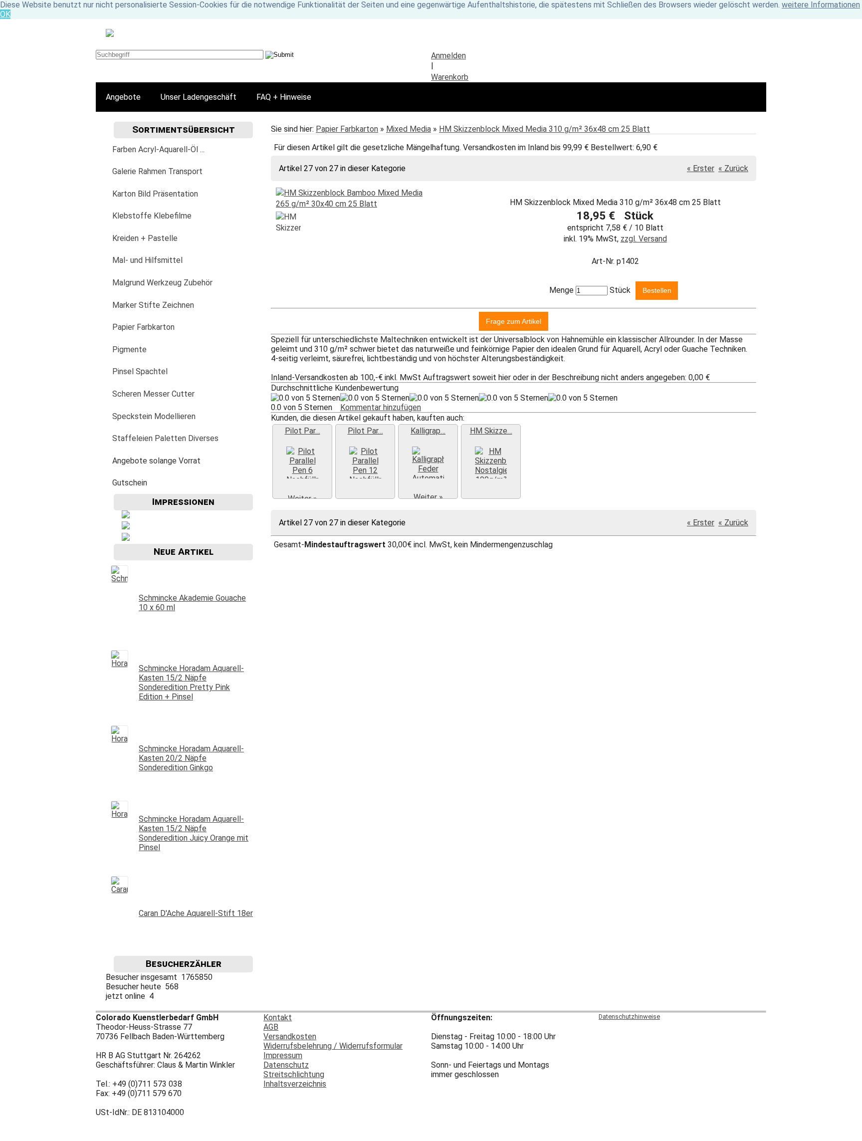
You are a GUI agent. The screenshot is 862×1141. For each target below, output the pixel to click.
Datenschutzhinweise (629, 1016)
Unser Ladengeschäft (198, 97)
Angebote (123, 97)
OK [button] (5, 14)
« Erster (700, 168)
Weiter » (428, 497)
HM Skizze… (491, 431)
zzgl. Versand (644, 238)
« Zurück (733, 168)
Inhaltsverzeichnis (294, 1084)
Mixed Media (408, 129)
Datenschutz (286, 1065)
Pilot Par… (302, 431)
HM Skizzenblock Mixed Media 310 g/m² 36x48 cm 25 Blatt (544, 129)
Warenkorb (449, 77)
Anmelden (448, 55)
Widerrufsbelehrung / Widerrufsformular (333, 1046)
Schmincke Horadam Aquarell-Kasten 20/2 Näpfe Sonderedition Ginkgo (191, 758)
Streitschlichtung (293, 1074)
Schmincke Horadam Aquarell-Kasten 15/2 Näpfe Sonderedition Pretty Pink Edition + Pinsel (191, 682)
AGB (270, 1027)
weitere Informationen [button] (821, 4)
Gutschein (129, 482)
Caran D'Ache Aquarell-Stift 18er (196, 913)
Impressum (282, 1055)
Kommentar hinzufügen (380, 407)
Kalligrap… (428, 431)
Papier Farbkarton (347, 129)
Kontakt (277, 1017)
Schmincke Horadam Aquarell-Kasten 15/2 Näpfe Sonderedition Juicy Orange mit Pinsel (193, 833)
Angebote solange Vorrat (156, 460)
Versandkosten (289, 1036)
